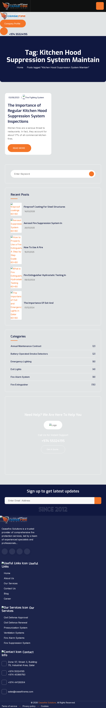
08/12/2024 (30, 280)
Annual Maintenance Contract (26, 346)
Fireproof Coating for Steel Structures (44, 206)
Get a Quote (52, 449)
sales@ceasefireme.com (20, 691)
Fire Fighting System (35, 97)
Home (20, 67)
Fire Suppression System (17, 643)
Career (7, 598)
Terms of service (9, 706)
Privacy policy (29, 706)
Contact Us (10, 588)
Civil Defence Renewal (15, 622)
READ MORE (19, 148)
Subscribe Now (97, 500)
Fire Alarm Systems (14, 637)
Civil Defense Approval (16, 617)
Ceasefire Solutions (47, 702)
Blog (6, 593)
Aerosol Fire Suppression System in (43, 223)
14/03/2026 (30, 211)
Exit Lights (16, 369)
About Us (9, 578)
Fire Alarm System (20, 377)
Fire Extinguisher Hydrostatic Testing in (45, 275)
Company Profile (12, 23)
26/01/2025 (30, 228)
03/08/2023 (14, 97)
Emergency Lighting (21, 361)
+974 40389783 (16, 674)
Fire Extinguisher (19, 384)
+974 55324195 (17, 34)
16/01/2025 (29, 252)
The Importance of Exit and (38, 303)
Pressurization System (15, 627)
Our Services (11, 583)
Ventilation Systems (14, 632)
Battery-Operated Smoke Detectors (29, 353)
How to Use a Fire (33, 247)
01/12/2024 (29, 307)
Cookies (45, 706)
